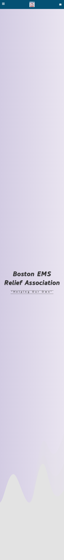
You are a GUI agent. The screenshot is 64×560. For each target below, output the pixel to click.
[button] (3, 4)
